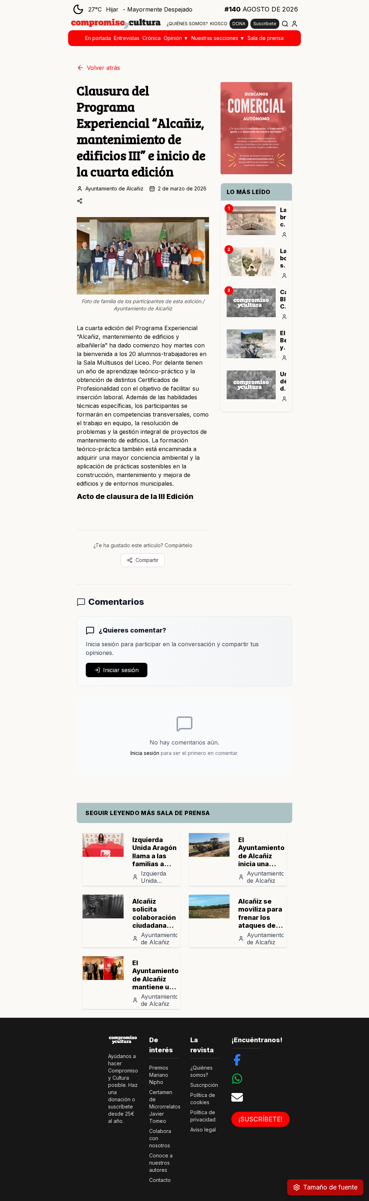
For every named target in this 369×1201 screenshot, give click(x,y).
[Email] (237, 1097)
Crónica (151, 38)
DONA (238, 23)
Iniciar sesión (121, 670)
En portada (98, 38)
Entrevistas (126, 38)
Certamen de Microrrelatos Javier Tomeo (165, 1106)
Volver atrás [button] (103, 67)
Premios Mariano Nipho (158, 1075)
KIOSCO (218, 23)
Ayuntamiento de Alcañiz (114, 188)
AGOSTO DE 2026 (261, 9)
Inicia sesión (144, 753)
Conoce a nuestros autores (161, 1162)
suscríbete (120, 1106)
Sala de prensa (266, 38)
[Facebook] (237, 1060)
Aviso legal (203, 1129)
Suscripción (204, 1085)
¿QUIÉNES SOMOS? (187, 23)
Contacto (160, 1180)
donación (119, 1099)
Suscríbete (264, 23)
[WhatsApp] (237, 1078)
